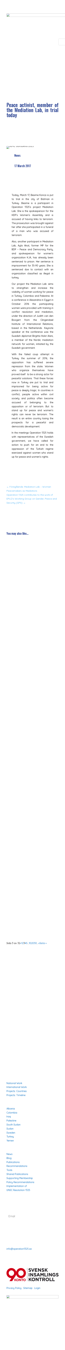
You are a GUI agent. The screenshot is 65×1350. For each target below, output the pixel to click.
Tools (9, 1170)
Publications (13, 1162)
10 (30, 943)
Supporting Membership (19, 1178)
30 (35, 943)
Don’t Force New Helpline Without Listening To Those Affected (28, 829)
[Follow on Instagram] (15, 1332)
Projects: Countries (16, 1091)
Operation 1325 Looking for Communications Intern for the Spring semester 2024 (31, 627)
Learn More (13, 1015)
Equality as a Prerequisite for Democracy (26, 763)
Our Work (12, 1010)
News (17, 155)
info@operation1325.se (19, 1248)
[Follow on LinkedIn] (22, 1332)
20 (32, 943)
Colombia (11, 1112)
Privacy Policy (14, 1288)
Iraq (8, 1116)
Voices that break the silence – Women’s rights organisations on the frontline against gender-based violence (32, 562)
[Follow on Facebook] (9, 1332)
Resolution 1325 (16, 1024)
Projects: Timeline (16, 1095)
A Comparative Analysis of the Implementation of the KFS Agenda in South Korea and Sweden (30, 700)
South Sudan (13, 1124)
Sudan (10, 1128)
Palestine (11, 1120)
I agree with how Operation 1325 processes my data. (32, 1226)
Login (37, 1288)
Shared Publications (17, 1174)
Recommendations (16, 1166)
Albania (10, 1108)
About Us (11, 1005)
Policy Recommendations (20, 1182)
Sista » (43, 943)
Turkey (10, 1136)
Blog (9, 1158)
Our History (13, 1019)
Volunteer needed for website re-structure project (28, 895)
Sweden (10, 1132)
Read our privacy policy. (31, 1228)
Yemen (10, 1140)
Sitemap (27, 1288)
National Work (14, 1083)
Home (9, 1001)
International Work (16, 1087)
